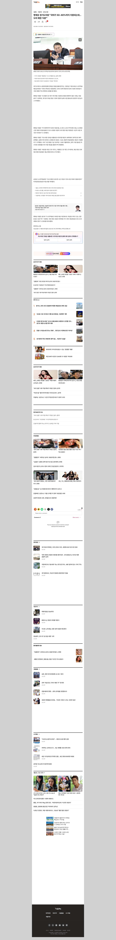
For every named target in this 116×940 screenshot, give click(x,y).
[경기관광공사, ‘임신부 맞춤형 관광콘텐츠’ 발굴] (36, 574)
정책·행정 (35, 542)
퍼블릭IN (48, 917)
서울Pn (35, 12)
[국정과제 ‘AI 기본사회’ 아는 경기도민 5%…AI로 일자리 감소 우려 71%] (36, 565)
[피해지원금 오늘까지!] (36, 612)
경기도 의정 (45, 12)
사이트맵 (64, 930)
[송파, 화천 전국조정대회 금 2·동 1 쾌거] (36, 675)
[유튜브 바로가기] (56, 925)
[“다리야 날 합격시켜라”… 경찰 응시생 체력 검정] (36, 740)
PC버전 (68, 930)
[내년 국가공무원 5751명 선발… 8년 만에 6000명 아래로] (36, 757)
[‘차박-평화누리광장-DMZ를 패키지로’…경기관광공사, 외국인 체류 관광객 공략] (36, 557)
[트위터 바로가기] (53, 925)
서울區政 (35, 669)
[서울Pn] (36, 2)
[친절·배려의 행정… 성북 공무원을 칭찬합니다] (36, 692)
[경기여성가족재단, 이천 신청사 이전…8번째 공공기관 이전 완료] (36, 548)
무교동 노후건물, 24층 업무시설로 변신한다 (46, 190)
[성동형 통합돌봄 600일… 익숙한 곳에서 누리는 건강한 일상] (36, 701)
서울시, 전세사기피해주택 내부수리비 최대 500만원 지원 (49, 188)
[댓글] (46, 21)
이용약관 (51, 930)
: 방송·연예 (38, 773)
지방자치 (40, 12)
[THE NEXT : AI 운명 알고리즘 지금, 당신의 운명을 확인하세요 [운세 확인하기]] (58, 253)
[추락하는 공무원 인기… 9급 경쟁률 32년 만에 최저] (36, 749)
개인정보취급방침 (57, 930)
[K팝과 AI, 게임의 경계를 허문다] (36, 621)
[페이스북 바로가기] (49, 925)
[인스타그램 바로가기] (59, 925)
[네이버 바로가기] (63, 925)
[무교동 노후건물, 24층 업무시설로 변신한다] (36, 630)
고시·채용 (68, 913)
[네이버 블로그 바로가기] (66, 925)
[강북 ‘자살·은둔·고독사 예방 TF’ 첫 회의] (36, 684)
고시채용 (35, 734)
